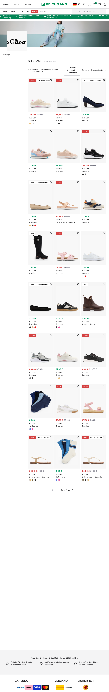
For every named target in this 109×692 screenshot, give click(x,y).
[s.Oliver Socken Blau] (67, 458)
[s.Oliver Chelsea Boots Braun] (93, 305)
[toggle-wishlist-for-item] (51, 80)
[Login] (89, 4)
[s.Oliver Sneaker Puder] (67, 152)
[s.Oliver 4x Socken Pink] (59, 480)
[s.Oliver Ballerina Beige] (41, 203)
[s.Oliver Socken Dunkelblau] (41, 407)
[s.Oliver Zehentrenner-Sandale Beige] (41, 458)
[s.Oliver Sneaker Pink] (41, 152)
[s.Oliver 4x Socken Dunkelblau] (30, 429)
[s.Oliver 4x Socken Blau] (56, 480)
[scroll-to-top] (103, 686)
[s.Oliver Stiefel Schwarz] (41, 254)
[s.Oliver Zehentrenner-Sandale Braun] (32, 480)
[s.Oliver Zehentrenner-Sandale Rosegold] (67, 203)
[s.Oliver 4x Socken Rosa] (32, 429)
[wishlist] (99, 4)
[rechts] (82, 490)
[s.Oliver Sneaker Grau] (85, 174)
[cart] (104, 4)
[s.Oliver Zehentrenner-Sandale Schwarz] (35, 480)
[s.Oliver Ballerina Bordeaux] (35, 225)
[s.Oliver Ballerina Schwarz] (32, 225)
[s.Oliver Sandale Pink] (67, 254)
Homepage (6, 54)
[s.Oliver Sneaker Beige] (41, 102)
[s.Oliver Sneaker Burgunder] (85, 276)
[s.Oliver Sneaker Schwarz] (59, 123)
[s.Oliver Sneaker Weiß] (32, 123)
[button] (42, 71)
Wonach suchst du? (86, 11)
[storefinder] (84, 4)
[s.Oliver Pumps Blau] (93, 101)
